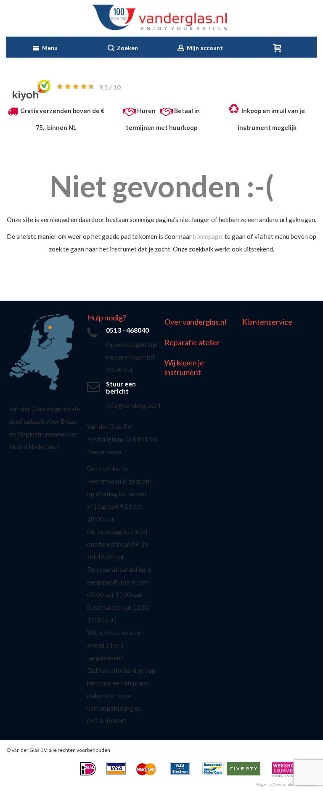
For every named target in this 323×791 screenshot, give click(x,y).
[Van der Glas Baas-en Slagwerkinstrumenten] (162, 18)
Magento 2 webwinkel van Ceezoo (286, 784)
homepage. (208, 236)
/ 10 (110, 87)
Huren (146, 110)
